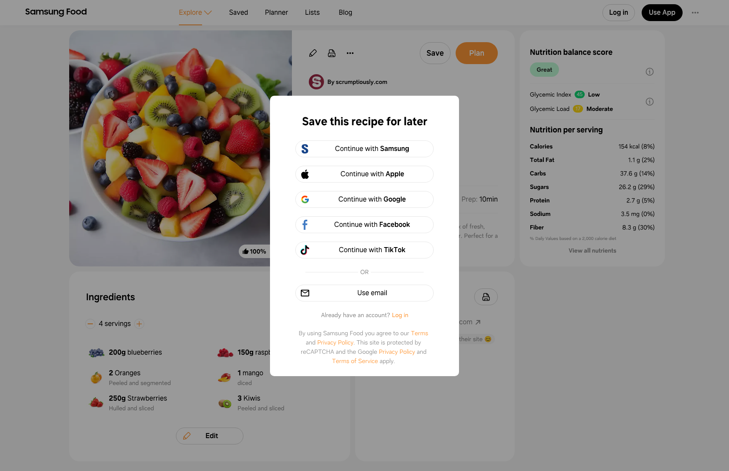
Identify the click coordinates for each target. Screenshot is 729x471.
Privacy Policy (335, 342)
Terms (419, 333)
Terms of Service (355, 361)
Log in (400, 315)
